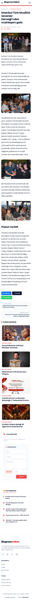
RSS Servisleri (5, 570)
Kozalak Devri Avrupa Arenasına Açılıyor (15, 497)
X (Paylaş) (17, 293)
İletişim (3, 567)
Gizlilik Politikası (6, 579)
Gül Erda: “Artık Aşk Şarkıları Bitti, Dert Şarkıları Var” (16, 521)
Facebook (7, 293)
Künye (3, 564)
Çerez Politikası (5, 585)
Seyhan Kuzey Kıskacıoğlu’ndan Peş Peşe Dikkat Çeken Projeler (16, 510)
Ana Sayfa (4, 9)
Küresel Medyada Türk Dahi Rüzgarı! (15, 503)
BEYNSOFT (26, 597)
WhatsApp (7, 297)
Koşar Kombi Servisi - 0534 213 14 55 (17, 515)
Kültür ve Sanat (15, 9)
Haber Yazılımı (10, 597)
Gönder (21, 476)
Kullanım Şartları (6, 582)
